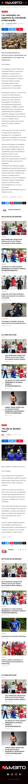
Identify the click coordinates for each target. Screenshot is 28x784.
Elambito (8, 434)
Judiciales (4, 11)
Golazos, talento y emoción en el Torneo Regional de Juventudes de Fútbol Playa (12, 661)
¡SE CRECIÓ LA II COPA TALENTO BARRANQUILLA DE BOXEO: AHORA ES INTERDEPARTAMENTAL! (14, 268)
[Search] (25, 2)
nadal (9, 537)
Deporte (4, 236)
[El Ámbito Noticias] (13, 2)
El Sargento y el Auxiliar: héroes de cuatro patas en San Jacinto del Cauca (14, 322)
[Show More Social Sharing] (24, 29)
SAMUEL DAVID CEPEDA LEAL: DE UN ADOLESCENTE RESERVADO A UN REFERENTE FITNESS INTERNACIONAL (14, 410)
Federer (4, 537)
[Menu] (3, 2)
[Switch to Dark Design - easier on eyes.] (23, 2)
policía (19, 197)
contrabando (13, 197)
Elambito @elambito (11, 23)
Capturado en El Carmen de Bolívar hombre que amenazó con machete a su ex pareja (13, 296)
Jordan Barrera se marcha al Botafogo (14, 636)
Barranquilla (5, 197)
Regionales (5, 318)
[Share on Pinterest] (19, 29)
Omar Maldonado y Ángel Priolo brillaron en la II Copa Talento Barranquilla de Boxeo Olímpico (12, 241)
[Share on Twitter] (5, 29)
